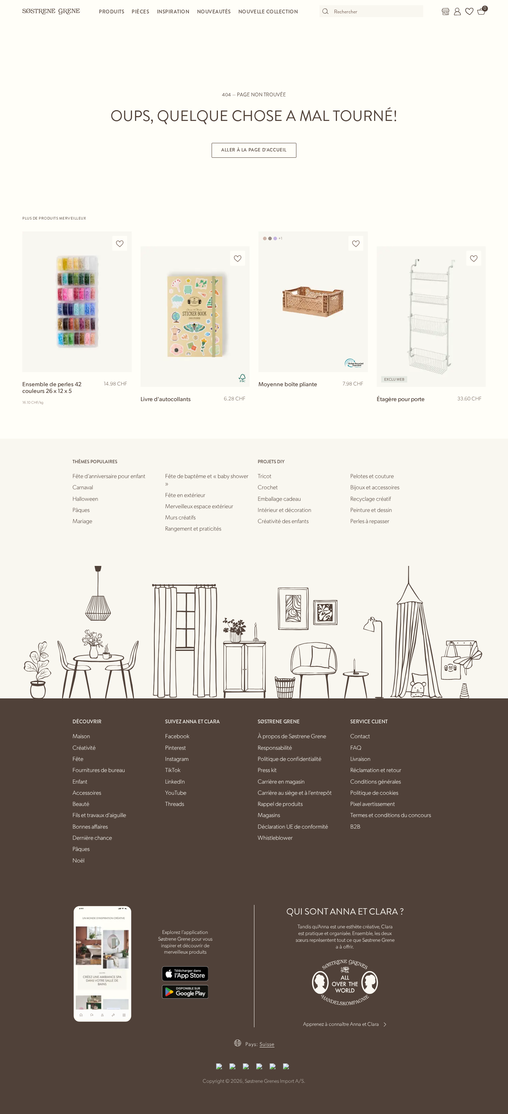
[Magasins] (445, 11)
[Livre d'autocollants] (195, 316)
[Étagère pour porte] (431, 316)
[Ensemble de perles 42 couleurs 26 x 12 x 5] (77, 301)
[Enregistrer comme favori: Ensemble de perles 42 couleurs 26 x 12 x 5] (119, 243)
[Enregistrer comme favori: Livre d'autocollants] (237, 258)
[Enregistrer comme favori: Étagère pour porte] (474, 258)
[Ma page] (457, 11)
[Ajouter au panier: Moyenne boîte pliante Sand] (358, 396)
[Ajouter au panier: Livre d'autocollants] (240, 410)
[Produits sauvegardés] (469, 11)
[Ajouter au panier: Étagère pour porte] (476, 410)
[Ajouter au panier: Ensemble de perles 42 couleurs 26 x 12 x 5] (122, 396)
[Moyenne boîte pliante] (313, 301)
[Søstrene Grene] (51, 11)
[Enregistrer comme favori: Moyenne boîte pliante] (356, 243)
